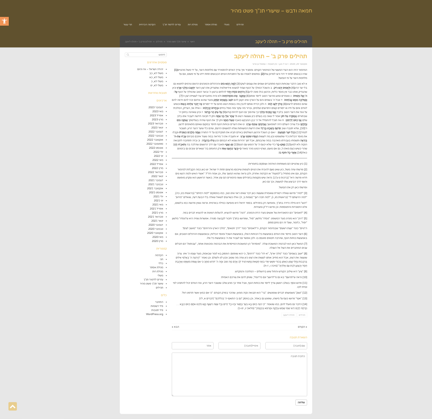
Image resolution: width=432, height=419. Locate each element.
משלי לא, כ (157, 81)
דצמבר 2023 (155, 107)
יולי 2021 (158, 196)
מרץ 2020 (157, 241)
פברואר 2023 (155, 123)
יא (238, 136)
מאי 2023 (157, 111)
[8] (284, 104)
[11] (298, 132)
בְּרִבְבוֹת (303, 261)
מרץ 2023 (157, 119)
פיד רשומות (157, 306)
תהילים (302, 315)
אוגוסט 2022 (156, 147)
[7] (180, 95)
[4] (292, 87)
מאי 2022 (157, 160)
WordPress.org (154, 314)
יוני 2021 (158, 200)
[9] (224, 112)
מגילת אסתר (156, 267)
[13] (236, 144)
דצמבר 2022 (155, 131)
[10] (302, 128)
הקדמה (159, 255)
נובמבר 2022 (155, 135)
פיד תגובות (157, 310)
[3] (238, 83)
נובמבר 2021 (155, 184)
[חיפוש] (128, 55)
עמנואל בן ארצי (259, 64)
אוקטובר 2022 (155, 139)
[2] (305, 169)
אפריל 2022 (156, 164)
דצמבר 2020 (155, 224)
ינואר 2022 (157, 176)
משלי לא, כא (156, 77)
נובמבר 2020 (155, 228)
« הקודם (302, 326)
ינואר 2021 (157, 220)
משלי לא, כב (156, 73)
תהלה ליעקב (288, 315)
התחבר (159, 302)
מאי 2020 (157, 237)
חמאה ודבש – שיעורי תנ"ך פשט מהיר (271, 11)
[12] (288, 144)
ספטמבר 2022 (154, 143)
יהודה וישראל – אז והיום (150, 69)
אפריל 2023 (156, 115)
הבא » (175, 326)
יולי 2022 (158, 151)
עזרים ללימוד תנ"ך (153, 279)
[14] (299, 152)
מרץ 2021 (157, 212)
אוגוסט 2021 (156, 192)
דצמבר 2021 (155, 180)
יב (199, 140)
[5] (247, 91)
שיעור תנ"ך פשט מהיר (151, 283)
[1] (305, 163)
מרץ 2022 (157, 168)
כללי (160, 263)
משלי (160, 275)
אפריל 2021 (156, 208)
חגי (161, 259)
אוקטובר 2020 (155, 232)
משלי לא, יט (156, 85)
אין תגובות (272, 64)
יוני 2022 (158, 156)
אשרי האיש (198, 173)
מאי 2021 (157, 204)
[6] (247, 95)
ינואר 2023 (157, 127)
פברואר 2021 (155, 216)
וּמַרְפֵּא (268, 308)
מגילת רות (157, 271)
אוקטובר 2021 (155, 188)
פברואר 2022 (155, 172)
